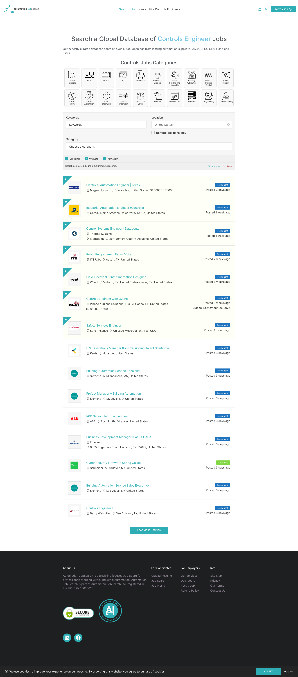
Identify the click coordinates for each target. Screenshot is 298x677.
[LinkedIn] (67, 638)
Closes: (198, 307)
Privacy (215, 580)
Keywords (72, 117)
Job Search (158, 580)
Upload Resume (161, 575)
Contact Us (217, 590)
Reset (230, 166)
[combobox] (149, 146)
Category (72, 139)
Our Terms (217, 585)
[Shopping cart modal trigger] (259, 9)
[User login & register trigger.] (266, 9)
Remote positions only (171, 132)
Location (157, 117)
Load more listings (149, 530)
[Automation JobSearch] (21, 9)
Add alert (216, 166)
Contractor (75, 159)
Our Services (189, 575)
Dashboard (188, 580)
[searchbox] (149, 147)
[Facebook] (78, 638)
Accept (268, 671)
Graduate (93, 159)
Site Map (216, 575)
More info (288, 671)
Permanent (113, 159)
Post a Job (281, 9)
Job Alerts (158, 585)
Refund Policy (190, 590)
